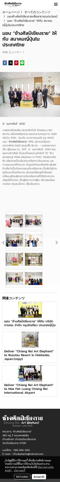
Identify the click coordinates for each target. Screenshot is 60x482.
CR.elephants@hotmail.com (28, 454)
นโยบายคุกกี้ (19, 470)
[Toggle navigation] (55, 4)
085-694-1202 (22, 450)
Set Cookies (22, 476)
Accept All (39, 476)
